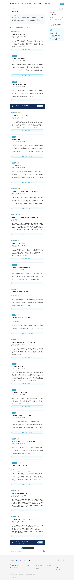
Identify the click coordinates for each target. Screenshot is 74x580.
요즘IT (22, 560)
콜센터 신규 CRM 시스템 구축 (18, 84)
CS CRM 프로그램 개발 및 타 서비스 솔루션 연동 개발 (24, 191)
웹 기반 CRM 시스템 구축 (17, 165)
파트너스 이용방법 (38, 567)
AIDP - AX (26, 560)
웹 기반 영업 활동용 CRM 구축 (18, 58)
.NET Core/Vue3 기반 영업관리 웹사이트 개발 (23, 441)
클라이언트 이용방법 (39, 565)
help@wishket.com (13, 568)
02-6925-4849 (14, 566)
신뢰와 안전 (28, 567)
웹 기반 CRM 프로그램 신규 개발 (19, 392)
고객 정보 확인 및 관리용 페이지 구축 (20, 267)
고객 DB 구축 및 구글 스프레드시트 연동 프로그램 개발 (24, 217)
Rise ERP (31, 560)
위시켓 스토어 (57, 565)
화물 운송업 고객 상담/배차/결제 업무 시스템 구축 (23, 519)
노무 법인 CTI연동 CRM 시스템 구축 (20, 115)
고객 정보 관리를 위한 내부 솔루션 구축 (21, 415)
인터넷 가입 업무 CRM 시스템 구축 (19, 34)
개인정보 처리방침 (15, 573)
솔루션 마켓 (56, 567)
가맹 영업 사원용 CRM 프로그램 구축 (20, 466)
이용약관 (11, 573)
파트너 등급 (37, 568)
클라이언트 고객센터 (48, 565)
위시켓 (18, 560)
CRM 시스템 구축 (15, 139)
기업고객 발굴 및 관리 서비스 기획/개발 (21, 292)
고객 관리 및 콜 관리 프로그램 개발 (19, 243)
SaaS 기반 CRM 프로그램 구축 (19, 493)
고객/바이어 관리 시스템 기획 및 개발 (20, 318)
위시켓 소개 (28, 565)
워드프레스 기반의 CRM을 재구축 (19, 366)
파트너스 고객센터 (48, 567)
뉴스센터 (56, 564)
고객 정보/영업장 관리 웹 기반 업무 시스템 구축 (23, 342)
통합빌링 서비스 (57, 569)
